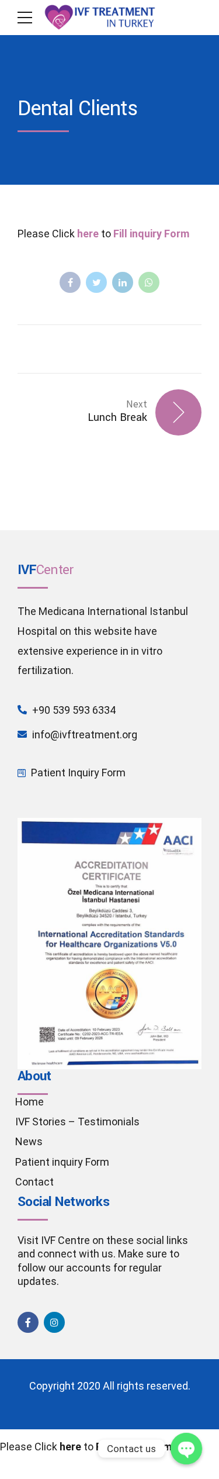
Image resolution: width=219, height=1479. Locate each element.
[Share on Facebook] (70, 282)
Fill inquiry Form (151, 233)
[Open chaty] (186, 1448)
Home (29, 1102)
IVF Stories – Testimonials (77, 1121)
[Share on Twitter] (96, 282)
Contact (34, 1182)
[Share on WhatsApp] (148, 282)
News (29, 1141)
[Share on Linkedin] (122, 282)
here (88, 233)
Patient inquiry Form (62, 1162)
